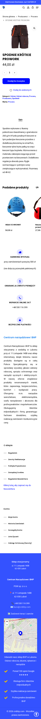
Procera (34, 16)
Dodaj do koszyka (16, 81)
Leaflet (16, 652)
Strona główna (9, 16)
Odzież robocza (22, 96)
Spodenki (15, 98)
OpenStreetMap (25, 652)
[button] (37, 7)
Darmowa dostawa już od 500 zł (20, 2)
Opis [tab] (20, 119)
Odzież (13, 96)
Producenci (23, 16)
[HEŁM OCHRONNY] (16, 207)
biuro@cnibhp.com (22, 607)
